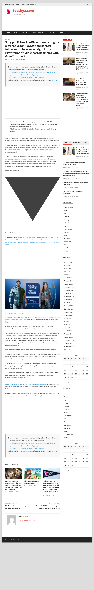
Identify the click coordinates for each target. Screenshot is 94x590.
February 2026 (68, 281)
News (15, 32)
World (66, 251)
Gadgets (7, 39)
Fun (65, 213)
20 (65, 374)
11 (83, 366)
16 (76, 370)
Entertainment (38, 32)
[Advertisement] (55, 24)
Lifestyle (25, 32)
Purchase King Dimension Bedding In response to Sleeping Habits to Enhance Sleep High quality (76, 173)
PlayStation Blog (40, 145)
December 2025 (69, 287)
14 (68, 370)
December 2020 (69, 340)
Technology (67, 241)
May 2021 (67, 328)
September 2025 (69, 296)
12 (87, 366)
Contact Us (33, 4)
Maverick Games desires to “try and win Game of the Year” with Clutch (82, 81)
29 (72, 378)
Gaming (66, 220)
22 (72, 374)
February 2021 (68, 334)
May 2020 (67, 349)
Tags (85, 142)
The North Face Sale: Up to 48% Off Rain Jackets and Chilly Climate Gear (82, 46)
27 (65, 378)
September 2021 (69, 315)
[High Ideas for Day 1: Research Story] (32, 474)
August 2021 (68, 318)
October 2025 (68, 293)
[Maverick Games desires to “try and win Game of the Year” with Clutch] (69, 79)
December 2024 (69, 309)
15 (72, 370)
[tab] (67, 143)
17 (79, 370)
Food (65, 210)
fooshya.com (23, 10)
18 (83, 370)
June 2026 (67, 268)
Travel (66, 245)
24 (79, 374)
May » (69, 383)
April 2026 (67, 275)
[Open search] (87, 33)
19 (87, 370)
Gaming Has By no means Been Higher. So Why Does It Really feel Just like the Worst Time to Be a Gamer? (13, 485)
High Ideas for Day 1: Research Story (31, 482)
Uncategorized (68, 248)
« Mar (65, 383)
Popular (67, 142)
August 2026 (68, 262)
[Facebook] (88, 4)
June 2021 (67, 324)
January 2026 (68, 284)
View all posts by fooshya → (27, 520)
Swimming (67, 238)
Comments (77, 142)
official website (23, 319)
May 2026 (67, 271)
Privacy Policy (25, 4)
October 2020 (68, 343)
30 (76, 378)
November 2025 (69, 290)
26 (87, 374)
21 (68, 374)
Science (51, 32)
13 (65, 370)
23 (76, 374)
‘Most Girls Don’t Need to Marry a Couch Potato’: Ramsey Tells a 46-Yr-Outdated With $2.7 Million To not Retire (82, 64)
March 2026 (68, 278)
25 (83, 374)
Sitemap (86, 539)
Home (9, 32)
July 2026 (67, 265)
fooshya (23, 59)
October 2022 (68, 312)
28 (68, 378)
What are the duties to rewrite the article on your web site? (74, 163)
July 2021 (67, 321)
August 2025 (68, 299)
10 (79, 366)
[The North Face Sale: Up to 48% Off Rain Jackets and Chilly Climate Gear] (69, 44)
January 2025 (68, 306)
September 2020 (69, 346)
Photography (68, 229)
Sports (61, 32)
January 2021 (68, 337)
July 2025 (67, 303)
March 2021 (68, 331)
